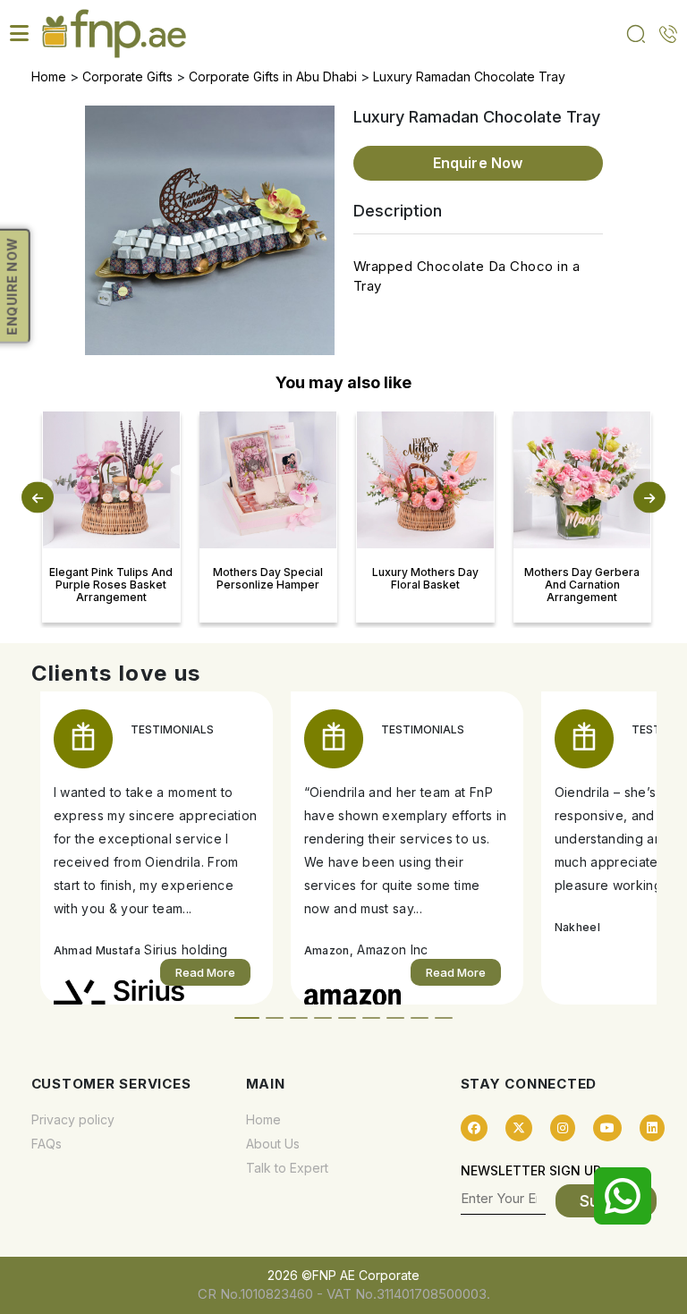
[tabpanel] (156, 848)
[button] (37, 497)
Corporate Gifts (127, 76)
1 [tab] (246, 1018)
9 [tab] (444, 1018)
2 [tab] (275, 1018)
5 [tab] (347, 1018)
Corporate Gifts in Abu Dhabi (273, 76)
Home (48, 76)
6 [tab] (371, 1018)
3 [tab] (299, 1018)
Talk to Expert (287, 1167)
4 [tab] (323, 1018)
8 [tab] (419, 1018)
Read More (205, 972)
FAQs (46, 1143)
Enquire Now (477, 163)
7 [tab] (395, 1018)
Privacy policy (72, 1119)
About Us (273, 1143)
